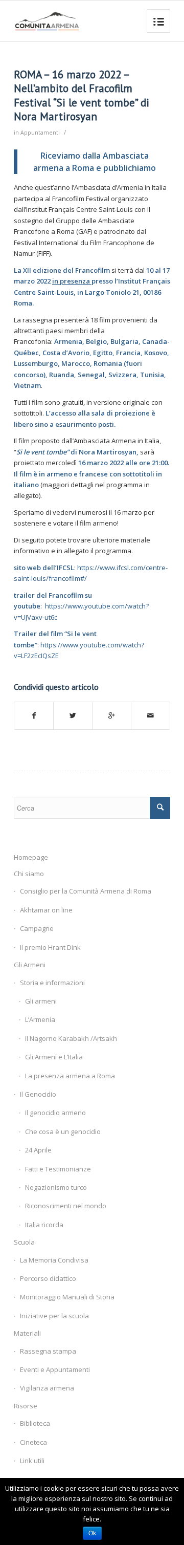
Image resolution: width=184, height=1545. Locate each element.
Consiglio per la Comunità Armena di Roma (85, 891)
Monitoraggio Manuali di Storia (67, 1296)
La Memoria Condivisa (54, 1260)
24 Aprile (38, 1150)
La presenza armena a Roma (70, 1075)
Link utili (32, 1460)
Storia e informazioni (52, 982)
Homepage (31, 857)
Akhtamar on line (46, 910)
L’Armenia (40, 1019)
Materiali (27, 1333)
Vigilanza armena (47, 1387)
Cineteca (33, 1442)
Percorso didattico (48, 1278)
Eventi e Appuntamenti (55, 1369)
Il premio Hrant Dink (50, 947)
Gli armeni (41, 1001)
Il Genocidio (38, 1094)
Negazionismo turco (56, 1187)
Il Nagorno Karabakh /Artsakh (71, 1038)
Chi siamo (29, 873)
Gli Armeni (29, 964)
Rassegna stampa (48, 1351)
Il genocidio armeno (55, 1112)
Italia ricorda (44, 1224)
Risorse (25, 1405)
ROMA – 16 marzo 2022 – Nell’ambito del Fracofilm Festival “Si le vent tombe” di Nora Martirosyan (81, 95)
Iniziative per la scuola (54, 1315)
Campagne (37, 928)
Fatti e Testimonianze (58, 1168)
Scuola (24, 1242)
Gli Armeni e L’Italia (54, 1056)
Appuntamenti (40, 132)
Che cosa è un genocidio (63, 1131)
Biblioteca (35, 1423)
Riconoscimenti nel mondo (65, 1205)
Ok (92, 1533)
